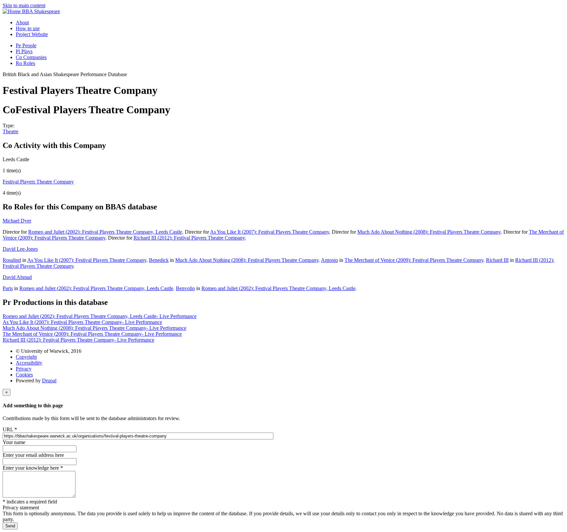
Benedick (159, 260)
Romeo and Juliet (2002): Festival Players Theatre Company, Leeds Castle (105, 232)
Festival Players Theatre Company (38, 181)
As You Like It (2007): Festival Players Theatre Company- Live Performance (82, 322)
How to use (28, 28)
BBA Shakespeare (41, 11)
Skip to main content (24, 5)
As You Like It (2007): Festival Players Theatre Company (269, 232)
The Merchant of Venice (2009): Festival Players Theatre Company (414, 260)
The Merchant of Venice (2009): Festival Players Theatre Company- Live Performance (92, 334)
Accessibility (29, 363)
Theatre (10, 131)
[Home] (12, 11)
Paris (8, 288)
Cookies (24, 374)
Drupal (49, 380)
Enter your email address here (33, 455)
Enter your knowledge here (33, 468)
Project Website (32, 34)
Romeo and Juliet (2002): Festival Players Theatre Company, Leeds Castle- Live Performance (100, 316)
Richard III (497, 260)
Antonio (329, 260)
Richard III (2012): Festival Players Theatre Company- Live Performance (78, 340)
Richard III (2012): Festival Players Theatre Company (189, 238)
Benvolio (185, 288)
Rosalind (12, 260)
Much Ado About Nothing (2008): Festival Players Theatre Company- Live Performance (94, 328)
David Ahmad (17, 277)
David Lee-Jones (20, 249)
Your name (14, 442)
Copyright (26, 357)
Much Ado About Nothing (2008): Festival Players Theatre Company (429, 232)
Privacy (24, 369)
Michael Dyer (17, 220)
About (22, 22)
